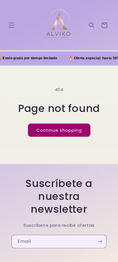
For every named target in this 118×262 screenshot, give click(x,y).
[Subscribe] (100, 241)
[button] (11, 25)
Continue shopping (59, 130)
